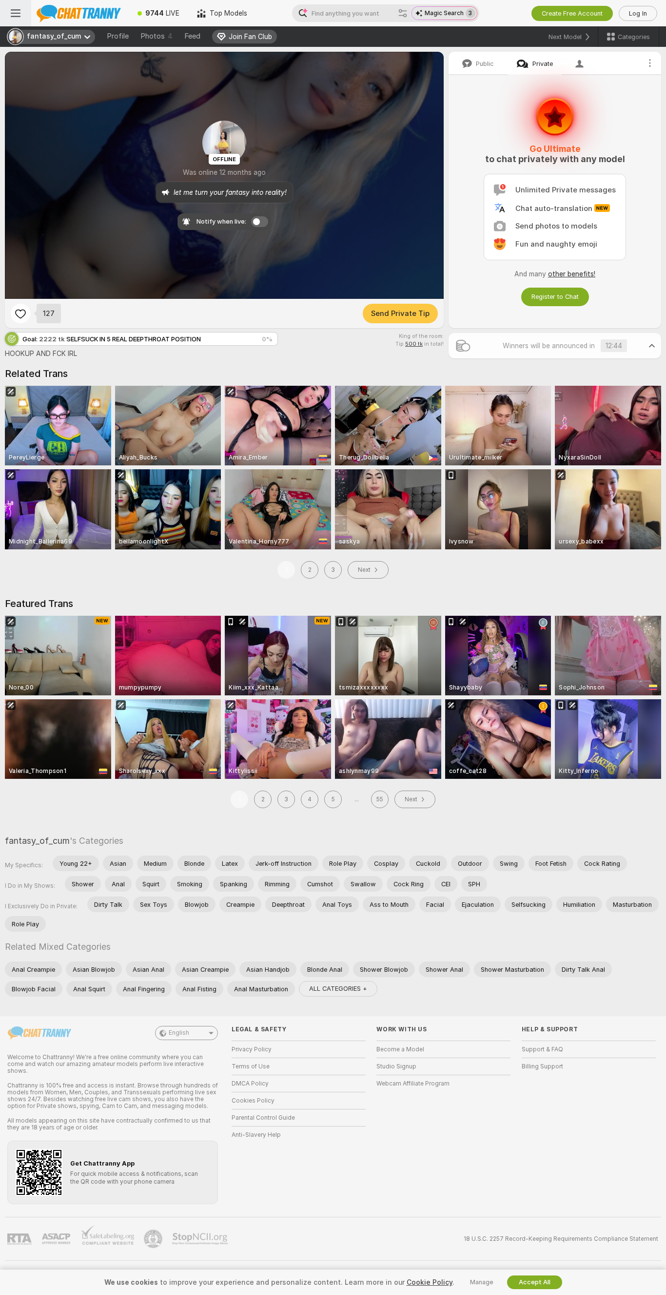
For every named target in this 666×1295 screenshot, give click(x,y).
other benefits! (571, 274)
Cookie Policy (429, 1282)
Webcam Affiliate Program (413, 1083)
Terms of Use (251, 1066)
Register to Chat (555, 296)
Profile (118, 36)
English (179, 1032)
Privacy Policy (252, 1049)
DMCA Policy (250, 1083)
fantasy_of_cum (37, 840)
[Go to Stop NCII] (201, 1239)
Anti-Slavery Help (256, 1134)
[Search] (403, 13)
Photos (156, 36)
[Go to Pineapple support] (154, 1239)
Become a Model (400, 1049)
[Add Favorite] (20, 313)
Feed (192, 36)
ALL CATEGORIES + (338, 988)
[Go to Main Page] (80, 13)
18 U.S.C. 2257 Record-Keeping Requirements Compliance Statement (561, 1238)
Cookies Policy (253, 1100)
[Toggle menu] (15, 13)
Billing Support (542, 1066)
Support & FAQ (542, 1049)
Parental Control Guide (263, 1117)
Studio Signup (396, 1066)
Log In (638, 13)
